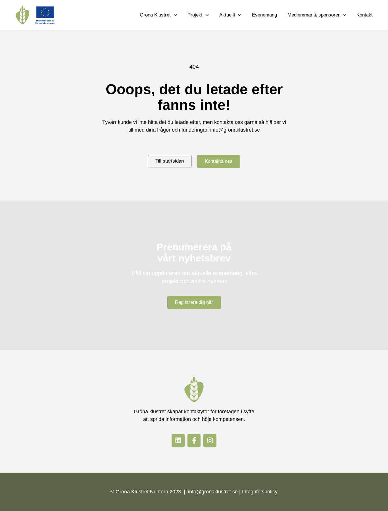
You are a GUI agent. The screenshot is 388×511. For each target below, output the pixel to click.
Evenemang (264, 15)
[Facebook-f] (194, 440)
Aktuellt (227, 15)
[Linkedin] (178, 440)
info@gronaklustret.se (235, 130)
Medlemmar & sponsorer (313, 15)
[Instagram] (209, 440)
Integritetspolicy (260, 492)
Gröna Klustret (155, 15)
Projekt (195, 15)
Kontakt (364, 15)
